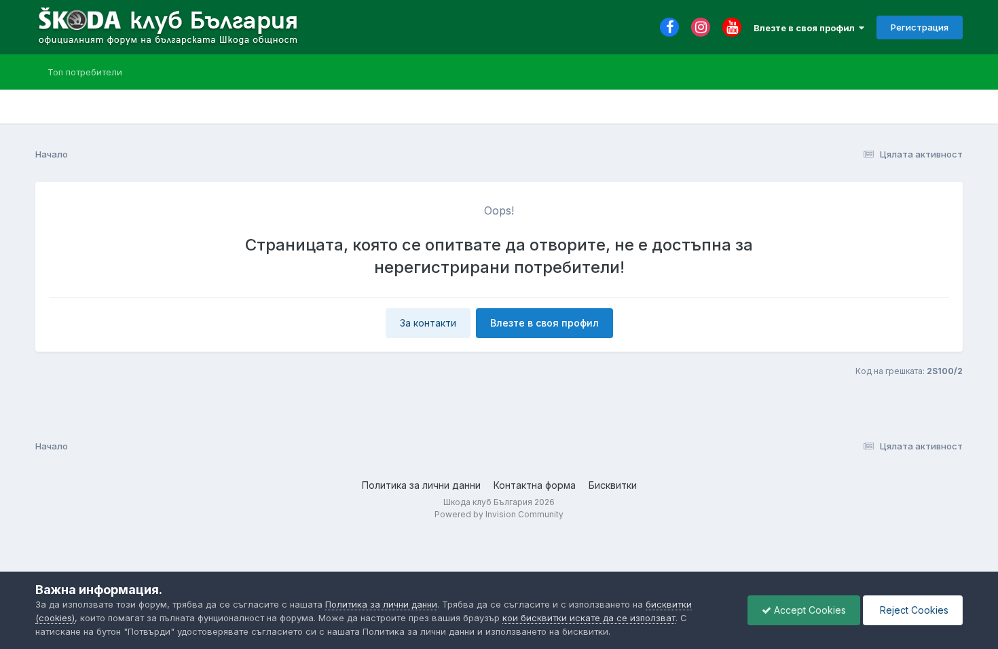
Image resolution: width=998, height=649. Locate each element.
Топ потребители (85, 72)
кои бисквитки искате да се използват (589, 617)
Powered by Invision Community (499, 514)
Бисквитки (613, 485)
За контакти (428, 323)
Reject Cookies (912, 610)
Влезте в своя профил (806, 27)
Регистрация (919, 27)
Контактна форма (535, 485)
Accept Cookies (808, 610)
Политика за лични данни (421, 485)
